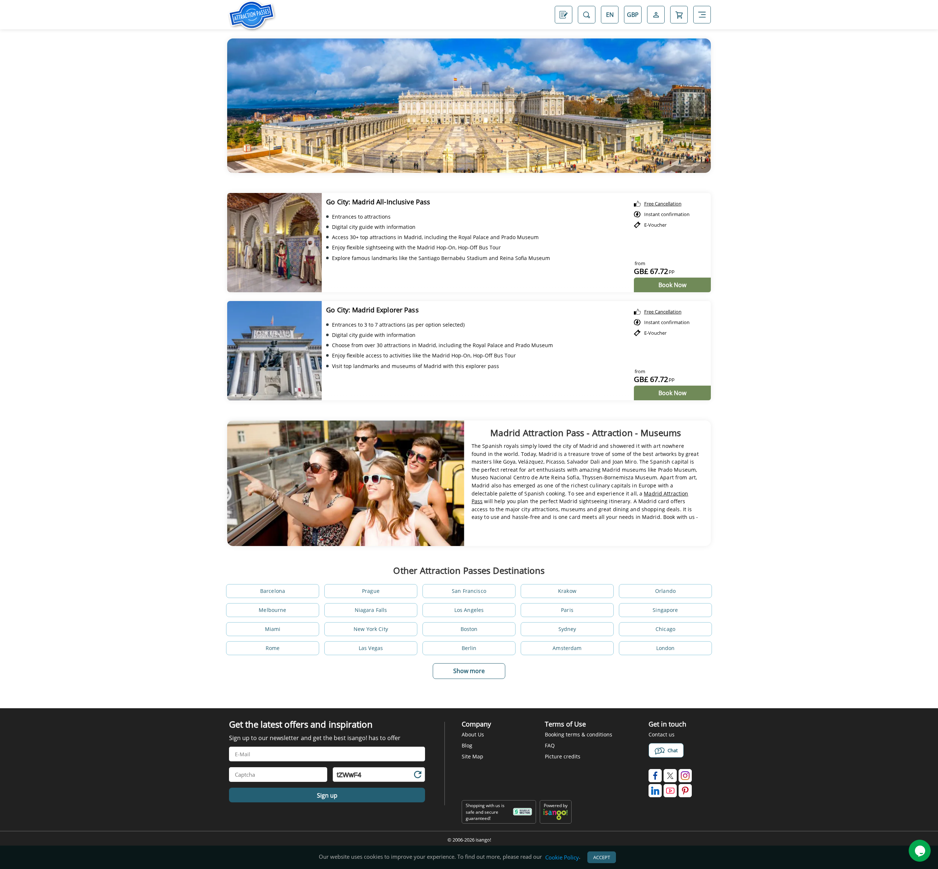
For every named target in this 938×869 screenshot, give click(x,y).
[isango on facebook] (655, 775)
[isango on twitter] (670, 775)
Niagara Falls (371, 609)
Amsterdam (567, 648)
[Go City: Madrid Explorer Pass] (274, 350)
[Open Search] (586, 14)
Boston (469, 628)
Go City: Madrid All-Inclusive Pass (378, 201)
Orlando (665, 590)
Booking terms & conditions (578, 734)
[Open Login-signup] (656, 14)
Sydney (567, 628)
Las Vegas (371, 648)
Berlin (469, 648)
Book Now (672, 285)
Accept (601, 857)
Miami (273, 628)
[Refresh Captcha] (417, 776)
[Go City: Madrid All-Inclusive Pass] (274, 242)
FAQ (550, 745)
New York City (371, 628)
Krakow (567, 590)
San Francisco (469, 590)
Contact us (662, 734)
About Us (473, 734)
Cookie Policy (562, 857)
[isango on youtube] (670, 790)
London (665, 648)
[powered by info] (555, 818)
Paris (567, 609)
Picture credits (562, 756)
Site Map (472, 756)
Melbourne (272, 609)
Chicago (665, 628)
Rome (273, 648)
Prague (371, 590)
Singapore (665, 609)
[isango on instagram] (685, 775)
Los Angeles (469, 609)
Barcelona (272, 590)
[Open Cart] (679, 14)
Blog (467, 745)
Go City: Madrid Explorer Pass (372, 309)
